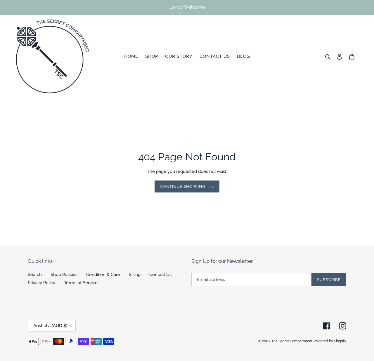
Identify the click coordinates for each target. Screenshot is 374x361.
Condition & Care (103, 274)
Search (35, 274)
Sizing (135, 274)
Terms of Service (81, 282)
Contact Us (160, 274)
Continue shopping (182, 186)
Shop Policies (64, 274)
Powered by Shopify (330, 341)
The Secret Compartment (291, 341)
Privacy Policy (41, 282)
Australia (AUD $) (50, 325)
